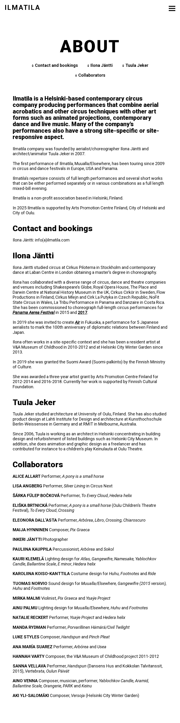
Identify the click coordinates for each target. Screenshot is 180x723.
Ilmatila (23, 7)
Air (77, 322)
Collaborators (91, 75)
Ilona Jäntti (101, 65)
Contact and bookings (56, 65)
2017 (82, 312)
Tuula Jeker (136, 65)
